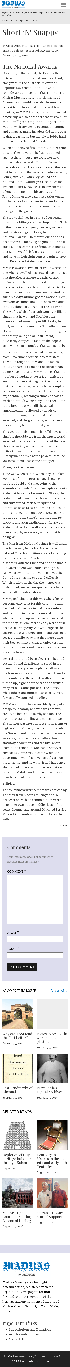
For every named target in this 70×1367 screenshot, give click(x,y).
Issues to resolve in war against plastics (52, 1037)
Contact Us (17, 1339)
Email (13, 949)
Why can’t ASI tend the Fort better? (17, 1035)
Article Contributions (24, 1334)
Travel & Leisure (13, 51)
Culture (47, 46)
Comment (16, 871)
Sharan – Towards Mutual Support (51, 1214)
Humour (59, 46)
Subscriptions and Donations (30, 1329)
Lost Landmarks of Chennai (17, 1089)
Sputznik (45, 1361)
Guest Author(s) (16, 46)
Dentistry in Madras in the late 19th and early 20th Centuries (52, 1160)
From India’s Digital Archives (50, 1089)
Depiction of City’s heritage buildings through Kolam (17, 1158)
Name (13, 932)
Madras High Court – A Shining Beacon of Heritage (17, 1216)
